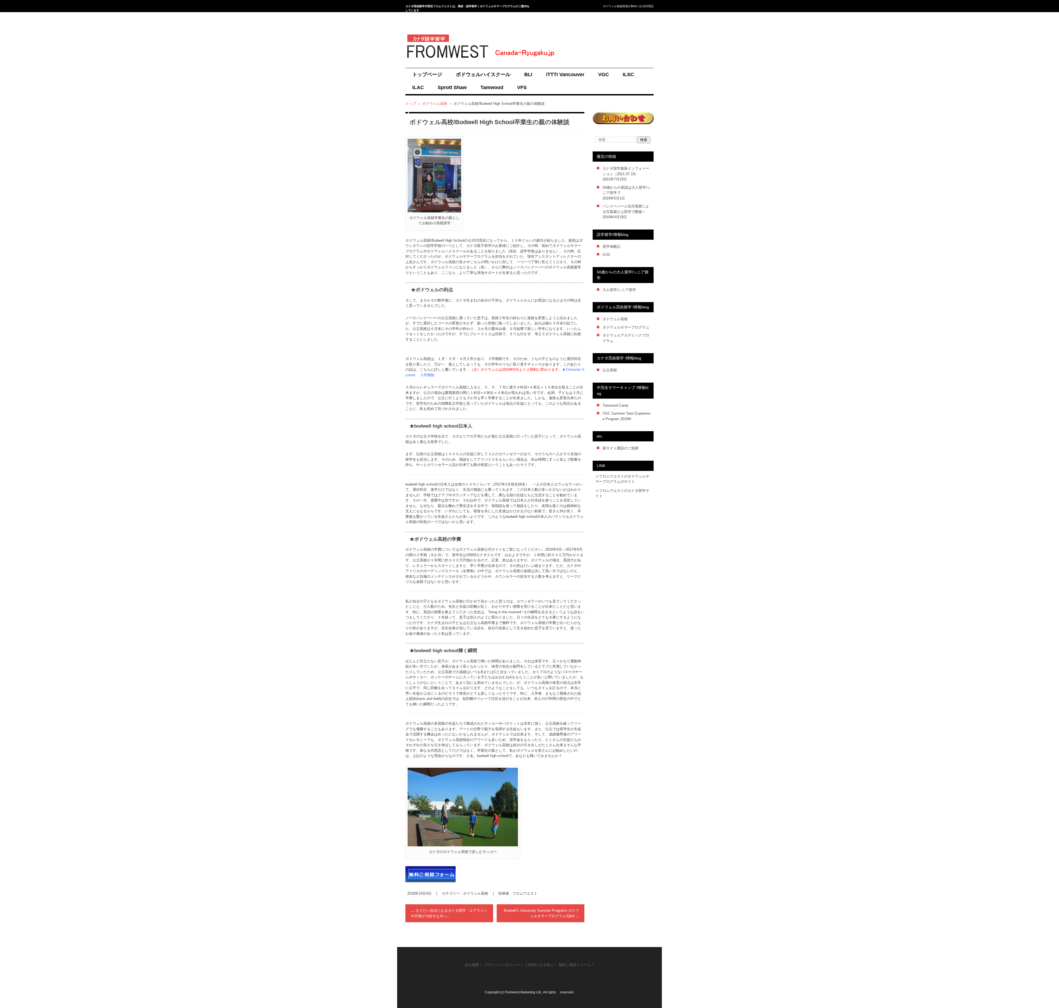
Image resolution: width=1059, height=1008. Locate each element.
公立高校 (610, 370)
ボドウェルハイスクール (483, 74)
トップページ (427, 74)
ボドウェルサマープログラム (626, 327)
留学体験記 (612, 246)
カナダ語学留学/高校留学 (433, 63)
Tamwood (491, 87)
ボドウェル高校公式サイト (480, 549)
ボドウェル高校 (475, 893)
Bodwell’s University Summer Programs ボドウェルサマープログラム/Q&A (541, 913)
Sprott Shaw (452, 87)
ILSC (628, 74)
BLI (528, 74)
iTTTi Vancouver (565, 74)
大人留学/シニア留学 (619, 290)
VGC (603, 74)
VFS (522, 87)
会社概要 (472, 965)
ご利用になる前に (539, 965)
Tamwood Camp (615, 405)
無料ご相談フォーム (574, 965)
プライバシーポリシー (502, 965)
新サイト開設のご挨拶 (620, 448)
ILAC (418, 87)
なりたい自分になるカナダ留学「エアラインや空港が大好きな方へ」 (449, 913)
